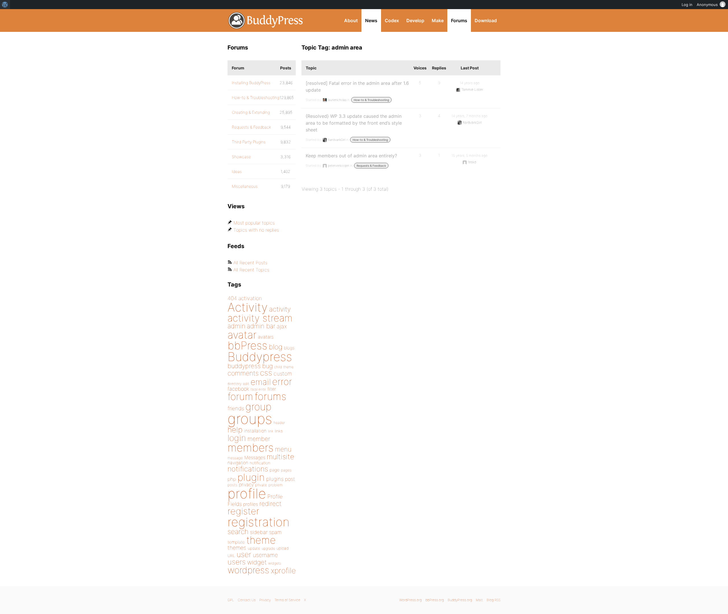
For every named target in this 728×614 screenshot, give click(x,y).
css (266, 373)
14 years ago (469, 83)
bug (267, 366)
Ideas (237, 171)
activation (250, 298)
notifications (248, 468)
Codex (392, 20)
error (282, 381)
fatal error (258, 389)
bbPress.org (434, 600)
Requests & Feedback (371, 165)
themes (237, 547)
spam (275, 532)
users (237, 561)
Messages (254, 457)
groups (250, 418)
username (265, 555)
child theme (283, 367)
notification (260, 462)
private (261, 485)
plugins (275, 478)
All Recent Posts (250, 262)
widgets (274, 563)
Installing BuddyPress (251, 82)
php (232, 479)
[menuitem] (5, 4)
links (279, 430)
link (270, 431)
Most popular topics (254, 223)
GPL (231, 600)
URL (231, 555)
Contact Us (247, 600)
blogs (289, 348)
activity (280, 309)
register (243, 511)
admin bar (261, 326)
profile (247, 493)
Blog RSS (493, 600)
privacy (246, 484)
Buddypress (260, 356)
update (254, 548)
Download (486, 20)
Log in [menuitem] (687, 4)
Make (438, 20)
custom (283, 373)
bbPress (247, 345)
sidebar (259, 532)
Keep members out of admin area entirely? (351, 155)
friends (236, 408)
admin (236, 326)
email (261, 382)
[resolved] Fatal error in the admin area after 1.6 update (357, 86)
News (371, 20)
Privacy (265, 600)
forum (240, 396)
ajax (282, 326)
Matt (479, 600)
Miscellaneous (245, 186)
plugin (251, 477)
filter (271, 389)
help (235, 429)
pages (286, 470)
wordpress (248, 570)
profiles (250, 504)
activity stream (260, 318)
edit (246, 384)
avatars (266, 337)
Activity (248, 307)
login (237, 438)
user (244, 554)
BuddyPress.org (266, 20)
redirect (270, 503)
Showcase (241, 156)
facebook (238, 389)
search (238, 531)
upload (282, 548)
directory (234, 384)
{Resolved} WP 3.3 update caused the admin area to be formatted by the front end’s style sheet (354, 123)
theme (261, 540)
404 (232, 298)
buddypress (244, 366)
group (258, 407)
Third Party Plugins (249, 141)
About (351, 20)
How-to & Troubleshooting (371, 100)
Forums (459, 20)
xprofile (283, 570)
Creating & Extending (251, 112)
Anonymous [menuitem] (707, 4)
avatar (242, 334)
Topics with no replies (256, 230)
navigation (238, 462)
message (235, 458)
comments (243, 373)
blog (275, 347)
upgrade (268, 548)
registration (258, 522)
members (251, 447)
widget (257, 562)
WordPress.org (410, 600)
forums (270, 396)
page (275, 470)
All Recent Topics (251, 270)
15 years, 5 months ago (469, 155)
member (258, 438)
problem (275, 485)
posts (232, 485)
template (236, 542)
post (290, 479)
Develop (415, 20)
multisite (280, 456)
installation (255, 431)
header (279, 423)
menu (283, 449)
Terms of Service (287, 600)
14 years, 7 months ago (469, 116)
